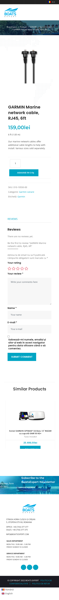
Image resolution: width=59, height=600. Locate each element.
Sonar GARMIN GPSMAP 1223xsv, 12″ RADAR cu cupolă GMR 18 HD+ (30, 432)
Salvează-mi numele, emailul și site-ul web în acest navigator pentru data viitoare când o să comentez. (27, 344)
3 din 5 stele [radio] (18, 268)
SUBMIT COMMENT (22, 356)
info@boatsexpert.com (17, 534)
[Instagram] (29, 567)
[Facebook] (23, 567)
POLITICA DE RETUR (41, 583)
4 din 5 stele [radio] (22, 268)
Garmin (21, 196)
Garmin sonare (26, 191)
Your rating (14, 262)
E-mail (12, 322)
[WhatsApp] (35, 567)
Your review (15, 273)
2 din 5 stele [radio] (13, 268)
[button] (7, 2)
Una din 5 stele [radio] (9, 268)
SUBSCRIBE (21, 493)
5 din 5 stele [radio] (26, 268)
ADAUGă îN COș (25, 172)
